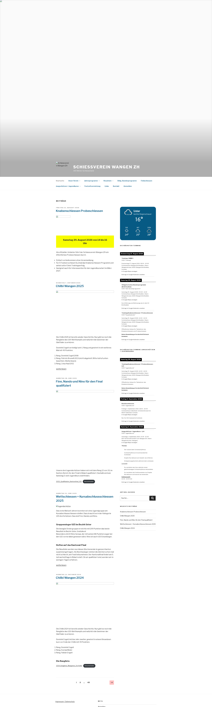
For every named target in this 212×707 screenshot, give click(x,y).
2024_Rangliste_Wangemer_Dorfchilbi (69, 666)
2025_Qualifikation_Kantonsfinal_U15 (69, 481)
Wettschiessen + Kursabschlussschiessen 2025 (138, 524)
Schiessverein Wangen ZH (106, 167)
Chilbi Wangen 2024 (70, 577)
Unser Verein (73, 181)
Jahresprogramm (91, 181)
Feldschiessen (146, 181)
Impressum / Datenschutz (65, 701)
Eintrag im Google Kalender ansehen (133, 274)
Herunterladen (89, 481)
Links (107, 186)
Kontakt (116, 186)
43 (89, 682)
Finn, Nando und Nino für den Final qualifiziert (136, 520)
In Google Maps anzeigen (129, 271)
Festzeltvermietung (92, 186)
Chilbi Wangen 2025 (70, 286)
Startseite (60, 181)
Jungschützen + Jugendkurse (67, 186)
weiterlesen (61, 369)
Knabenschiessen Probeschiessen (79, 211)
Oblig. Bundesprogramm (127, 181)
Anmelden (128, 186)
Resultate (108, 181)
